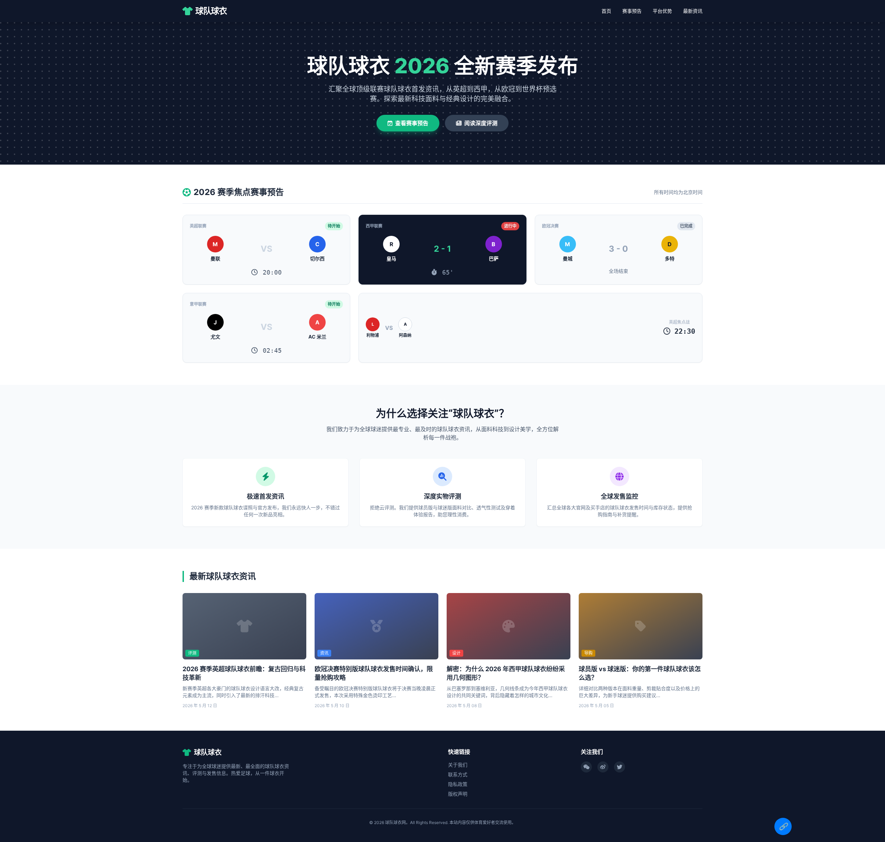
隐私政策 (457, 784)
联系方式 (457, 774)
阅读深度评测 (480, 123)
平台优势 (662, 11)
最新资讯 (692, 11)
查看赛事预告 (411, 123)
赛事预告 (632, 11)
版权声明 (457, 794)
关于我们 (457, 765)
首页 (606, 11)
